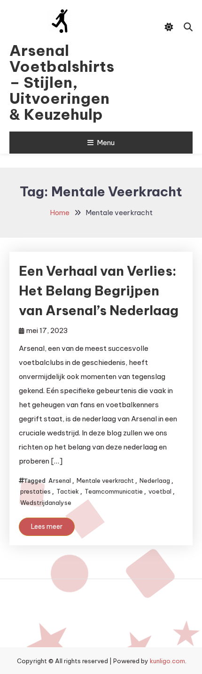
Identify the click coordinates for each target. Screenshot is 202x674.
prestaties (35, 491)
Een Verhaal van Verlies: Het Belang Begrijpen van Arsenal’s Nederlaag (99, 290)
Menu (106, 142)
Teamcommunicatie (114, 491)
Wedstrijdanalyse (45, 502)
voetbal (159, 491)
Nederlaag (155, 480)
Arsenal (59, 480)
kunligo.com (167, 661)
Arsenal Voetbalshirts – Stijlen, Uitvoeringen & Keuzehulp (59, 82)
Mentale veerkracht (105, 480)
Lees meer (46, 526)
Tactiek (67, 491)
